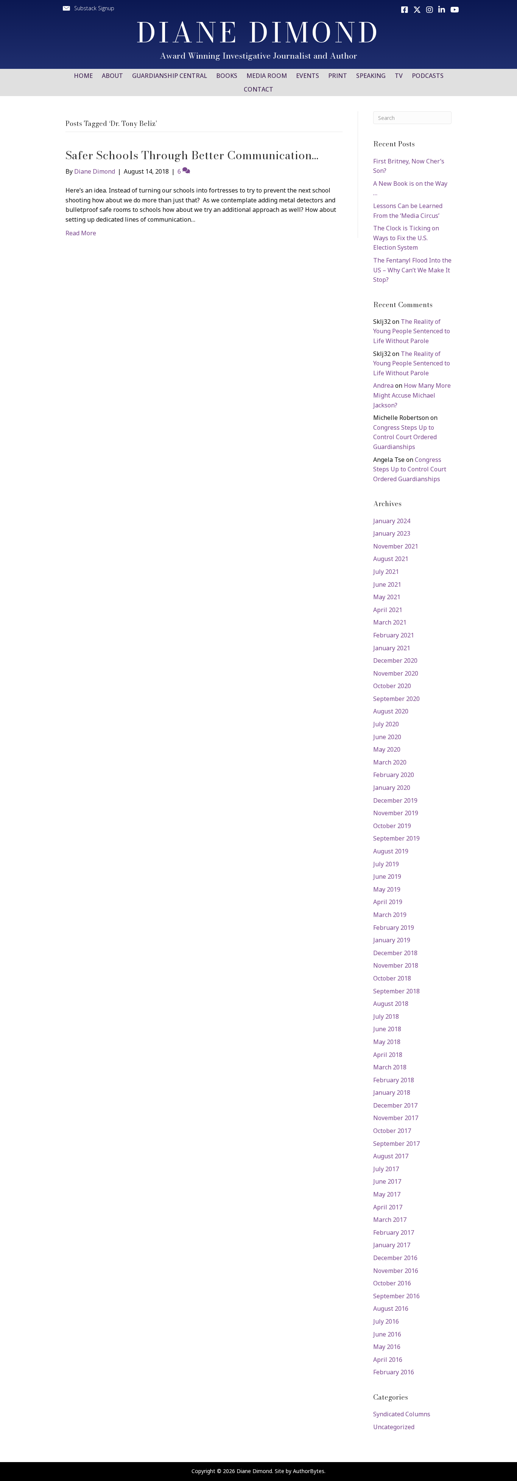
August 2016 (390, 1308)
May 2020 (386, 749)
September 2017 (396, 1143)
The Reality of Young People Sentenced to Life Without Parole (411, 331)
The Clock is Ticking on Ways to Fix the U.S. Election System (406, 238)
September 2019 (396, 838)
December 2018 (395, 953)
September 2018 (396, 991)
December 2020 (395, 660)
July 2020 (386, 724)
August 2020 (390, 711)
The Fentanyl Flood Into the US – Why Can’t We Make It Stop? (412, 270)
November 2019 (395, 813)
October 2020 (392, 686)
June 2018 (387, 1029)
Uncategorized (393, 1427)
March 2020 (389, 762)
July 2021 (386, 571)
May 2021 (386, 597)
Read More (80, 233)
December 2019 (395, 800)
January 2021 (391, 648)
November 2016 (395, 1271)
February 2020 (393, 775)
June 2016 (387, 1334)
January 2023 (391, 533)
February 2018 (393, 1080)
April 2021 (387, 610)
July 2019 (386, 864)
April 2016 (387, 1359)
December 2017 (395, 1105)
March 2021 (389, 622)
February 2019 (393, 927)
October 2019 (392, 826)
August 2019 (390, 851)
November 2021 (395, 546)
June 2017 (387, 1181)
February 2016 (393, 1372)
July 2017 (386, 1169)
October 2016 (392, 1283)
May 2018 (386, 1042)
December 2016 (395, 1258)
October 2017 (392, 1131)
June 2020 (387, 737)
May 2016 (386, 1347)
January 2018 (391, 1092)
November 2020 (395, 673)
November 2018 (395, 965)
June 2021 (387, 584)
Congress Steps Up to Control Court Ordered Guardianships (405, 437)
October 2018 (392, 978)
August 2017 (390, 1156)
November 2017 (395, 1118)
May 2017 (386, 1194)
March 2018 (389, 1067)
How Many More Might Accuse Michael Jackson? (412, 395)
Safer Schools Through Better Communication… (191, 155)
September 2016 (396, 1296)
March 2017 (389, 1219)
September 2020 (396, 699)
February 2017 (393, 1232)
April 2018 (387, 1055)
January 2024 (391, 521)
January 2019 (391, 940)
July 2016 (386, 1321)
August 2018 (390, 1003)
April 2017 (387, 1207)
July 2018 (386, 1016)
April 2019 (387, 902)
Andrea (383, 385)
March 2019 (389, 915)
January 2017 (391, 1245)
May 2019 (386, 889)
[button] (88, 8)
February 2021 (393, 635)
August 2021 (390, 559)
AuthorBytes (308, 1471)
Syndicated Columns (401, 1414)
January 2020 (391, 787)
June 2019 (387, 876)
